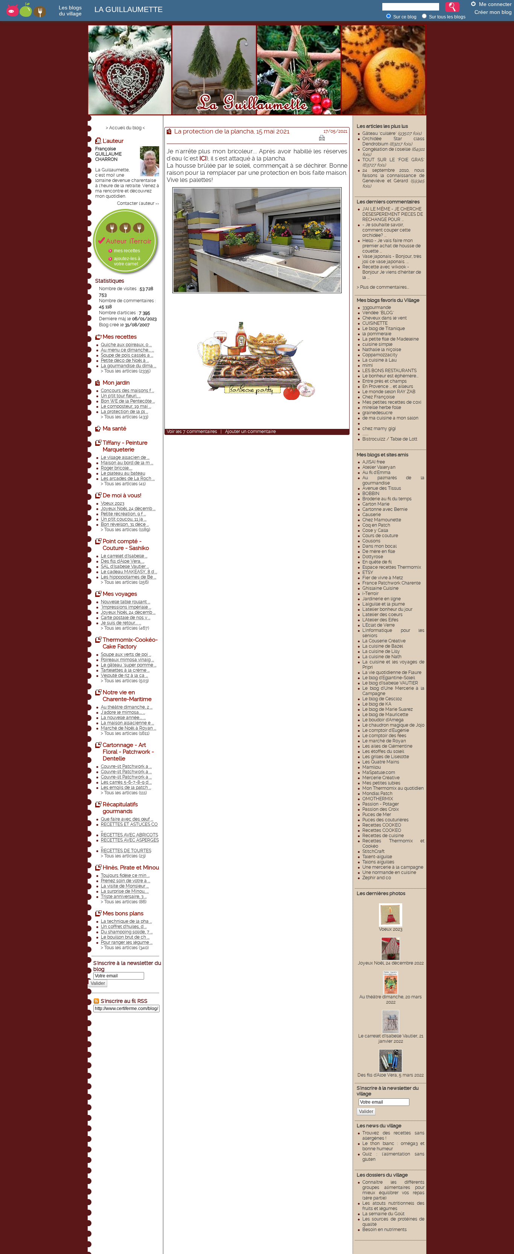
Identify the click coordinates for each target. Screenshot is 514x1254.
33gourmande (376, 307)
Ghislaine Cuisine (380, 588)
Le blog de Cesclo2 (382, 698)
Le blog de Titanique (383, 328)
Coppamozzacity (380, 354)
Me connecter (495, 4)
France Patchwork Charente (391, 583)
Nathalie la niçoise (381, 349)
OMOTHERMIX (377, 798)
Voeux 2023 (390, 929)
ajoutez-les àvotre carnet (127, 261)
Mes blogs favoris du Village (388, 300)
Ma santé (114, 428)
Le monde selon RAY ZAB (388, 391)
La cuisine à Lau (379, 360)
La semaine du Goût (383, 1213)
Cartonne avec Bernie (385, 509)
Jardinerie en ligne (381, 598)
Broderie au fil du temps (387, 498)
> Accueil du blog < (125, 127)
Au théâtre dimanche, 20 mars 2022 (390, 999)
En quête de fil (377, 562)
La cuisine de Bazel (382, 646)
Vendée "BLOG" (378, 312)
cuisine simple (377, 344)
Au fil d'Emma (376, 472)
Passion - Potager (380, 804)
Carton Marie (375, 504)
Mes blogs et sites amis (382, 454)
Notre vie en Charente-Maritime (127, 696)
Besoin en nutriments (384, 1229)
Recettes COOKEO (381, 825)
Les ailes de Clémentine (387, 746)
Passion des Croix (380, 809)
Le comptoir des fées (384, 735)
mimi (367, 365)
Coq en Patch (376, 525)
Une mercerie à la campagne (392, 867)
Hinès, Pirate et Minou (131, 867)
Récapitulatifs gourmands (120, 808)
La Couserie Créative (384, 641)
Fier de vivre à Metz (382, 577)
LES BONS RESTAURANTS (389, 370)
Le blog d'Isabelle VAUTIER (390, 683)
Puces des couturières (385, 819)
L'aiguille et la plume (383, 604)
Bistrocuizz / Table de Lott (389, 439)
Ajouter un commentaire (250, 431)
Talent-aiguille (377, 856)
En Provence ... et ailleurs (387, 386)
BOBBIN (370, 493)
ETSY (367, 572)
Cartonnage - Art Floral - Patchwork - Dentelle (128, 752)
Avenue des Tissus (381, 488)
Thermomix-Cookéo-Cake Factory (130, 643)
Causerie (371, 514)
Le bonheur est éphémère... (390, 376)
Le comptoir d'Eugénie (385, 730)
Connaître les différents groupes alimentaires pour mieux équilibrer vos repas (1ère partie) (393, 1190)
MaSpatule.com (378, 772)
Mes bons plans (123, 913)
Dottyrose (372, 556)
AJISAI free (373, 462)
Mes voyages (120, 594)
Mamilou (371, 767)
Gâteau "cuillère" (391, 133)
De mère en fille (378, 551)
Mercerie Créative (381, 777)
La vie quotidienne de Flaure (391, 672)
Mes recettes (120, 336)
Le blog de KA (376, 704)
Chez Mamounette (381, 519)
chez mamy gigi (379, 428)
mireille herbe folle (381, 407)
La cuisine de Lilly (381, 651)
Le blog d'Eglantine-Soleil (388, 677)
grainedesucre (377, 412)
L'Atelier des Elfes (380, 619)
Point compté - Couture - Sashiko (126, 544)
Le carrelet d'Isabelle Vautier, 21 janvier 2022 (390, 1038)
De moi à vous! (122, 495)
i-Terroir (370, 593)
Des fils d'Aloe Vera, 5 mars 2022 (390, 1075)
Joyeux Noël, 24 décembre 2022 (391, 963)
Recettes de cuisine (383, 835)
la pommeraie (376, 333)
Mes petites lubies (381, 783)
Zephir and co (376, 877)
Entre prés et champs (384, 381)
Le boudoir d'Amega (383, 719)
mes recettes (127, 250)
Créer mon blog (493, 12)
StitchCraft (373, 851)
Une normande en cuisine (389, 872)
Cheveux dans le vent (384, 318)
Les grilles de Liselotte (385, 756)
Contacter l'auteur (135, 203)
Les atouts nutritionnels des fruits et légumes (393, 1206)
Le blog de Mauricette (385, 714)
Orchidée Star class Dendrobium (393, 141)
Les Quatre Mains (380, 762)
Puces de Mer (376, 814)
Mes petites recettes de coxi (391, 402)
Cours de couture (380, 535)
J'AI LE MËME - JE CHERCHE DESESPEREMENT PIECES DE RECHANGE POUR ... (392, 214)
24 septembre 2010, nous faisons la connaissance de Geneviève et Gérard (393, 178)
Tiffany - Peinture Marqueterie (125, 446)
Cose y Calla (375, 530)
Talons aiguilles (378, 862)
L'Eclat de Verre (378, 625)
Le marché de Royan (384, 741)
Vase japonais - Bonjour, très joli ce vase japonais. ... (391, 259)
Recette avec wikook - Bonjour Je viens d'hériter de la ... (391, 272)
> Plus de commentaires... (383, 287)
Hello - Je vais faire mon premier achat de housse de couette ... (391, 246)
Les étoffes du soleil (383, 751)
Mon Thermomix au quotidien (393, 788)
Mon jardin (116, 382)
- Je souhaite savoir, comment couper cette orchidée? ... (386, 230)
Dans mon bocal (379, 546)
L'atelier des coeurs (382, 614)
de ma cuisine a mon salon (390, 418)
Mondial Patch (377, 793)
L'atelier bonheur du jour (387, 609)
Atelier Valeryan (378, 467)
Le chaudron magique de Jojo (393, 725)
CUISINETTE (375, 323)
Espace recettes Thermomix (391, 567)
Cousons (371, 541)
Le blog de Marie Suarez (387, 709)
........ (365, 433)
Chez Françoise (378, 397)
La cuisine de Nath (381, 656)
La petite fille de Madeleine (390, 339)
